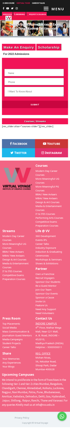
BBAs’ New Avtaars (46, 194)
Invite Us (40, 301)
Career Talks (38, 3)
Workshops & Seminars (48, 259)
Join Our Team (43, 289)
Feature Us (41, 305)
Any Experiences (11, 362)
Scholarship (49, 47)
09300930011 (20, 14)
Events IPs (41, 240)
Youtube (53, 143)
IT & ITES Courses (45, 213)
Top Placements (11, 323)
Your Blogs (8, 366)
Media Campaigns (12, 339)
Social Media (9, 327)
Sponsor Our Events (46, 293)
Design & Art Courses (47, 202)
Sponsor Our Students (47, 281)
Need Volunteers (44, 313)
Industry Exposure (45, 247)
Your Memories (11, 358)
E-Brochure (8, 3)
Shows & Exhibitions (46, 263)
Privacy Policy (22, 417)
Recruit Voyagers (44, 277)
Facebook (19, 143)
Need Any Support (45, 309)
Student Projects (11, 343)
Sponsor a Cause (44, 297)
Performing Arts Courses (49, 217)
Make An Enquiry (19, 47)
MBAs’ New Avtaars (46, 198)
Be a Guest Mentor (45, 285)
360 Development (45, 236)
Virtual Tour (23, 3)
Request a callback (37, 14)
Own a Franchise (44, 274)
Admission (7, 14)
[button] (62, 414)
